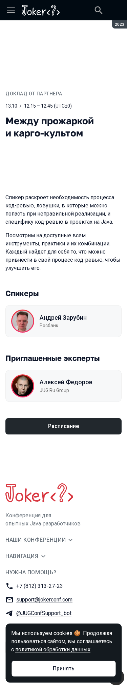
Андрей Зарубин (63, 317)
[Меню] (11, 10)
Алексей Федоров (66, 382)
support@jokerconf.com (44, 599)
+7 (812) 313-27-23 (39, 586)
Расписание (63, 426)
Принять (64, 668)
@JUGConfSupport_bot (43, 613)
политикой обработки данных (52, 649)
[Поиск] (98, 10)
